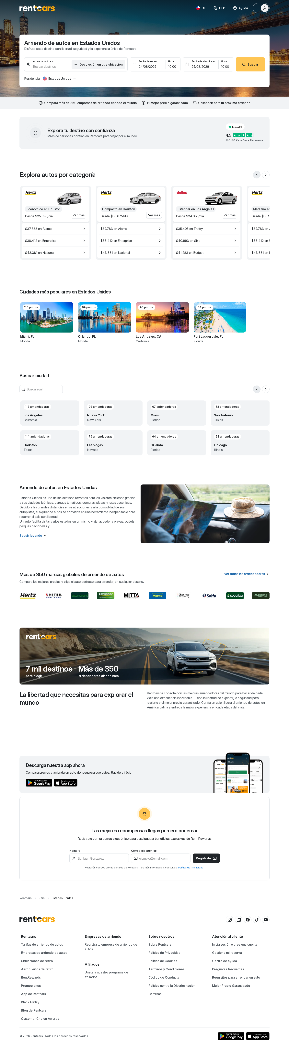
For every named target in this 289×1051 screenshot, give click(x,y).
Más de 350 (98, 669)
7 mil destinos (49, 669)
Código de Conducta (163, 977)
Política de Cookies (162, 961)
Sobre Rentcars (159, 944)
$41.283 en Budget (189, 253)
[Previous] (256, 174)
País (42, 898)
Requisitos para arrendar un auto (236, 977)
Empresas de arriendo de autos (44, 953)
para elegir (34, 676)
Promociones (31, 986)
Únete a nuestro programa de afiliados (106, 974)
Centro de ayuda (224, 961)
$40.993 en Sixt (188, 241)
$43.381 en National (39, 253)
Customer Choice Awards (40, 1019)
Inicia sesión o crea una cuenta (234, 944)
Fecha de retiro (148, 61)
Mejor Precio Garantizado (231, 986)
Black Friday (30, 1002)
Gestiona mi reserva (227, 953)
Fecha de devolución (204, 61)
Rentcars (25, 898)
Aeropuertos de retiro (37, 969)
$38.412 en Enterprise (40, 241)
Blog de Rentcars (33, 1010)
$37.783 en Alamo (38, 229)
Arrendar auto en (43, 61)
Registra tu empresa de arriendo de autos (111, 946)
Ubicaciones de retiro (37, 961)
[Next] (266, 174)
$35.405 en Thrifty (189, 229)
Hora (171, 61)
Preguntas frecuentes (228, 969)
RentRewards (31, 977)
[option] (55, 229)
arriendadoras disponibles (98, 676)
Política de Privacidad (191, 867)
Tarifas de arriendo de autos (42, 944)
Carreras (154, 994)
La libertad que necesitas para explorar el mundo (76, 698)
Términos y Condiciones (166, 969)
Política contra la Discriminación (171, 986)
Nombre (74, 850)
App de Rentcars (33, 994)
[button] (238, 126)
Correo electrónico (144, 850)
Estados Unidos (62, 898)
